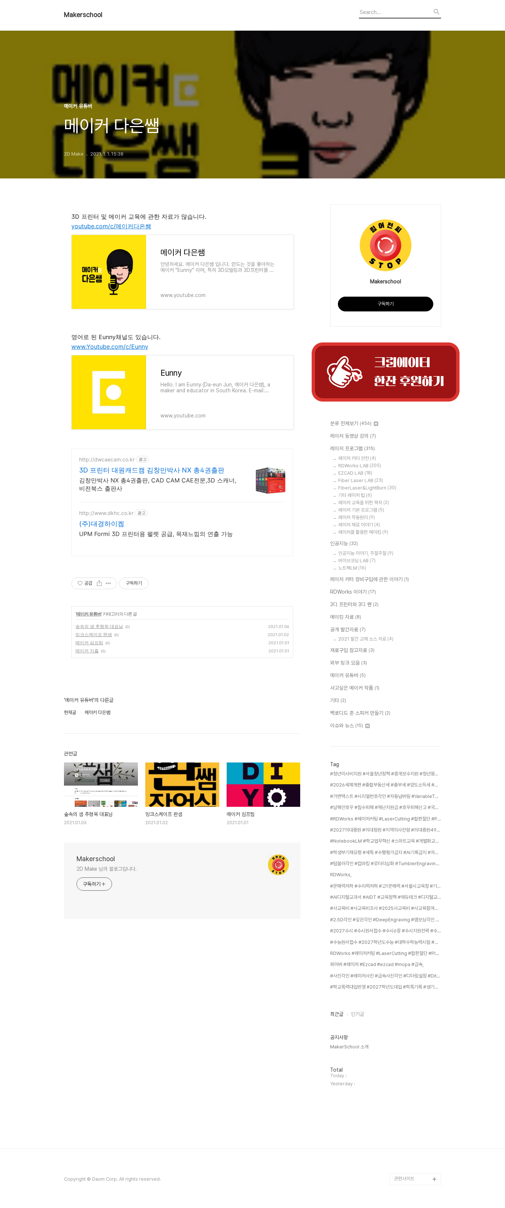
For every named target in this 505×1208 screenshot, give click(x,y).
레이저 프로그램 (352, 448)
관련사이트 (404, 1178)
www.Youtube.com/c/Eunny (109, 346)
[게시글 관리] (108, 583)
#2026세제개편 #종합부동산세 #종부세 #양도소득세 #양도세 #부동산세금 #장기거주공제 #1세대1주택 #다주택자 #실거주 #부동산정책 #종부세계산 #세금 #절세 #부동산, (385, 785)
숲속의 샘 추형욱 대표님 (99, 626)
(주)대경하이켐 (101, 524)
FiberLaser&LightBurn (367, 488)
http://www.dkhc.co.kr (106, 513)
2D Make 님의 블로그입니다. (107, 869)
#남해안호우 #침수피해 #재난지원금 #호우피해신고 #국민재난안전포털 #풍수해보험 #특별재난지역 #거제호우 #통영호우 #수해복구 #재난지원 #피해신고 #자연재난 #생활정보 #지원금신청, (385, 807)
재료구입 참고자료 (352, 650)
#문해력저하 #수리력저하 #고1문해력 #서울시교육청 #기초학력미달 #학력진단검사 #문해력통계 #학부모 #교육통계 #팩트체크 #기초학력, (385, 886)
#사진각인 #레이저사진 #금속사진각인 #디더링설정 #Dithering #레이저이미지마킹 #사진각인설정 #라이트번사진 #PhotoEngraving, (385, 976)
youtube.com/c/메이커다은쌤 (111, 226)
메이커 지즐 (87, 651)
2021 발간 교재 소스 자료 (365, 639)
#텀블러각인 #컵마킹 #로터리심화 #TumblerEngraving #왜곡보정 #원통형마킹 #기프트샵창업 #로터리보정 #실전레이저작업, (385, 863)
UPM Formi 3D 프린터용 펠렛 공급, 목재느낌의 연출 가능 (156, 534)
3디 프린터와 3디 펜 (354, 604)
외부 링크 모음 (348, 663)
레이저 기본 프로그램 (361, 510)
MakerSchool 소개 (349, 1047)
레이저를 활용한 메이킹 (363, 532)
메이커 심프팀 (89, 642)
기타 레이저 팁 (355, 495)
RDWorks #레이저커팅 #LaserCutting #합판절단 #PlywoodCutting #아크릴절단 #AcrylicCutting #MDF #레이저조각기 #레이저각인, (385, 953)
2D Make (404, 1167)
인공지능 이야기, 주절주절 (365, 553)
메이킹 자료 (345, 617)
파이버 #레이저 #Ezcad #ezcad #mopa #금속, (377, 964)
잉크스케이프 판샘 (93, 634)
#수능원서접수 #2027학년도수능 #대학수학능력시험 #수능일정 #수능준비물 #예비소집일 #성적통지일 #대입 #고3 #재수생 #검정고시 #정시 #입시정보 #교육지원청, (385, 942)
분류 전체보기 (351, 423)
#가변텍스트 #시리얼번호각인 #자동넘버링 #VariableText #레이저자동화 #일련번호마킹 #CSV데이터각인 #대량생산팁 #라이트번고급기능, (385, 796)
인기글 (357, 1014)
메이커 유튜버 (88, 614)
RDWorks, (341, 874)
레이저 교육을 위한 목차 (363, 502)
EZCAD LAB (355, 473)
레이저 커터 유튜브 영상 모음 (416, 1149)
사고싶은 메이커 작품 (354, 688)
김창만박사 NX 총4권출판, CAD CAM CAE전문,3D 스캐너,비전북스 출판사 (157, 484)
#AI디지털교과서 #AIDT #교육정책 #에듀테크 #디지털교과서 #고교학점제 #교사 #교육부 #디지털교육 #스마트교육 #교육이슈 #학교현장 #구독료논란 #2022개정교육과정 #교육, (385, 897)
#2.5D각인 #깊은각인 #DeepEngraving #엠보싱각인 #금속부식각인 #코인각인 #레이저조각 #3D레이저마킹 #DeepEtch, (385, 919)
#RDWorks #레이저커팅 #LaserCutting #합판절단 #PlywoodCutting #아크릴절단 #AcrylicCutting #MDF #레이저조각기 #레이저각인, (385, 819)
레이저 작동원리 (356, 517)
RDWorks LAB (359, 465)
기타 (338, 700)
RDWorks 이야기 (353, 592)
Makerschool (83, 14)
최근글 (336, 1014)
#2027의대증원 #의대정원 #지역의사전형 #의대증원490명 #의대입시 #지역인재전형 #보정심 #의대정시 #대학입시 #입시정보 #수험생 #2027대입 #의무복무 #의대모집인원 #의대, (385, 830)
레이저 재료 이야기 (359, 525)
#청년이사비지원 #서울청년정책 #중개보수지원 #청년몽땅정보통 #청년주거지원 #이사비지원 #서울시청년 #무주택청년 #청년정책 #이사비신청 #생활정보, (385, 774)
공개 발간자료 (348, 629)
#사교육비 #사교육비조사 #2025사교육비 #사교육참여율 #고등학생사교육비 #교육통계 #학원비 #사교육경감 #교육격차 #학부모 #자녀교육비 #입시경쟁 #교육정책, (385, 908)
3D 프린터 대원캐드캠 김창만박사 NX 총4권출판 (151, 470)
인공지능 (344, 543)
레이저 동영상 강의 (353, 436)
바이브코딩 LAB (357, 560)
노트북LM (352, 568)
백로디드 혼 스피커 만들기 (360, 713)
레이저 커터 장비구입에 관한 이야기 (369, 579)
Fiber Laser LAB (360, 480)
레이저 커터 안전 (357, 458)
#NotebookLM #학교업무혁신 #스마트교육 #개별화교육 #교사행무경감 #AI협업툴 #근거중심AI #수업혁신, (385, 841)
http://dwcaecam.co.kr (107, 459)
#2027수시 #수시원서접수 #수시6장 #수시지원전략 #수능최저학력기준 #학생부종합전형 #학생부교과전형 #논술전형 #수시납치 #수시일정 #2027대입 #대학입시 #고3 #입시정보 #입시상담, (385, 931)
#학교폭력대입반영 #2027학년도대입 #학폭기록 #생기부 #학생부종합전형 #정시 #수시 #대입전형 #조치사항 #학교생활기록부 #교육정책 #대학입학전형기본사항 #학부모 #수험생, (385, 987)
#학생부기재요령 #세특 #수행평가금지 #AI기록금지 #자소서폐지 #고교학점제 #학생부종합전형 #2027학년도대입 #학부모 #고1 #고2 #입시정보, (385, 852)
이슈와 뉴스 (346, 725)
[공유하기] (99, 583)
